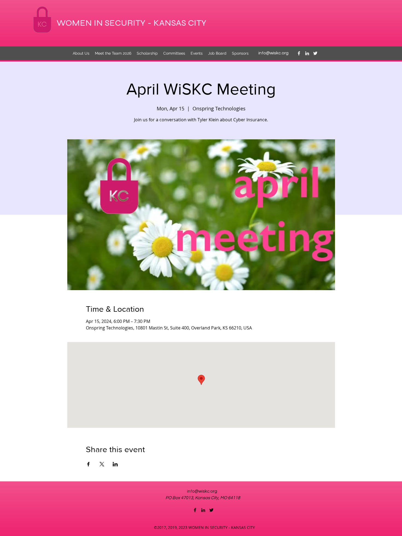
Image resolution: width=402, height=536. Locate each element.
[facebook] (299, 53)
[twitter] (315, 53)
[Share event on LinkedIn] (115, 464)
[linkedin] (307, 53)
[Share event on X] (101, 464)
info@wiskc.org (273, 53)
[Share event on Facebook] (88, 464)
